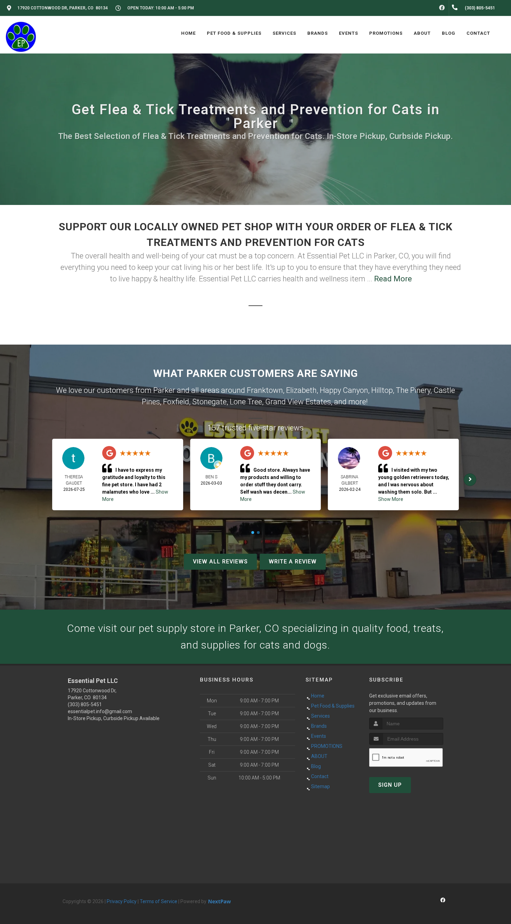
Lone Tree (246, 401)
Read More (393, 278)
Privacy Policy (122, 901)
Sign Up (390, 785)
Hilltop (382, 390)
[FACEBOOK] (442, 8)
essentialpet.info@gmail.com (100, 711)
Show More (390, 499)
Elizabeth (301, 390)
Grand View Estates (298, 401)
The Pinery (413, 390)
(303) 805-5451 (85, 704)
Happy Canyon (344, 390)
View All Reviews (220, 561)
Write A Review (293, 561)
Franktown (265, 390)
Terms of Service (158, 901)
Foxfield (176, 401)
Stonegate (209, 401)
